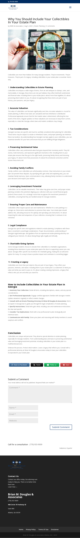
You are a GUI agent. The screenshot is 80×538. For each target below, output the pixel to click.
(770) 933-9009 (35, 444)
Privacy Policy (31, 529)
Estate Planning (39, 26)
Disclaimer (55, 529)
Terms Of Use (43, 529)
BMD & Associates (16, 26)
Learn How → (12, 487)
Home (21, 529)
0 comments (50, 26)
